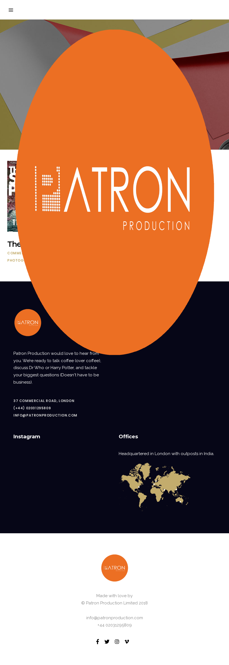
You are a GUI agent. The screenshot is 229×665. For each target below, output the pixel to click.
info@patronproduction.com (45, 415)
